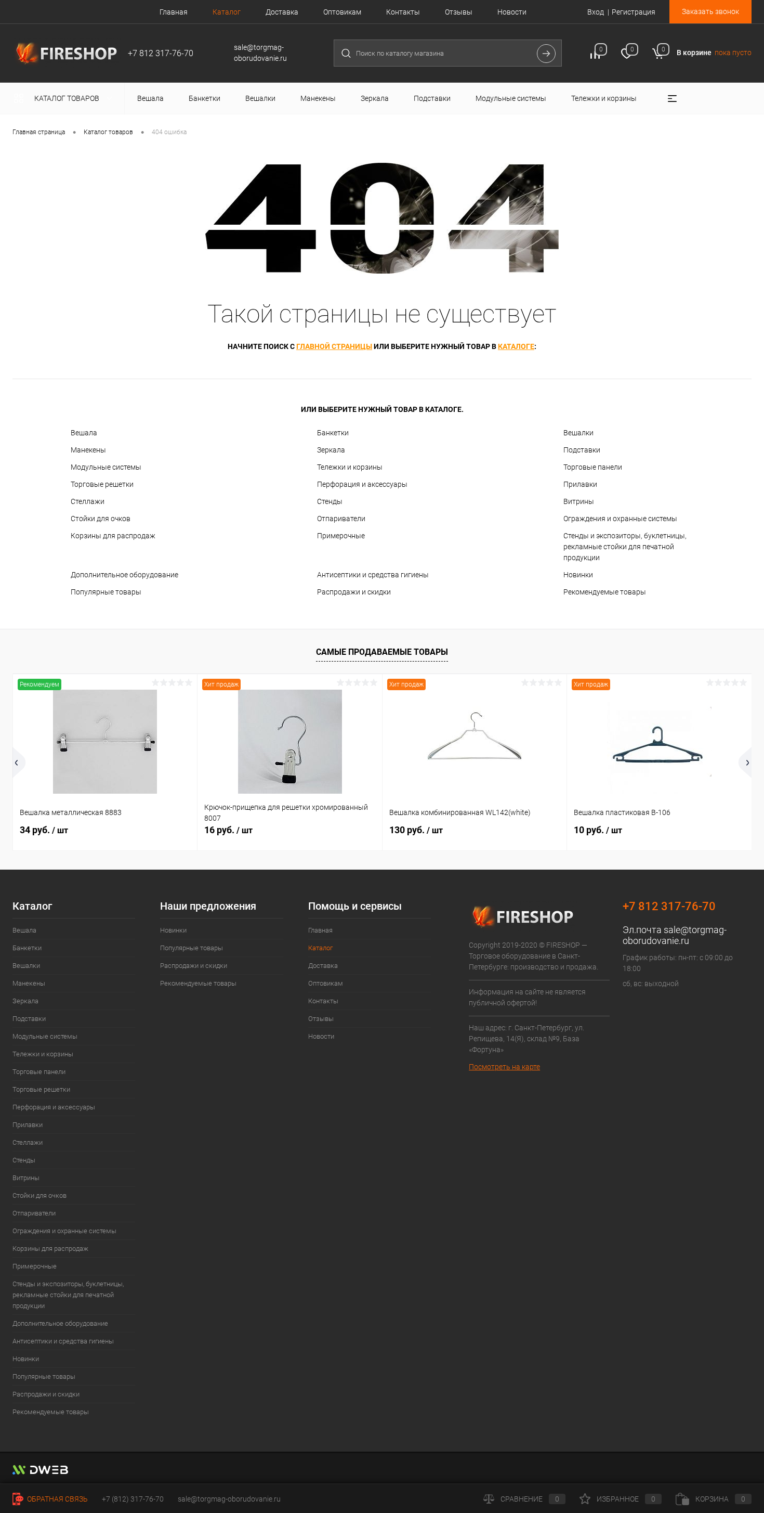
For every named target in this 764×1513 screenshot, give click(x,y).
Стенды (330, 501)
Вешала (84, 433)
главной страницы (334, 346)
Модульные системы (106, 467)
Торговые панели (592, 467)
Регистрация (633, 12)
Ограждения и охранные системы (620, 518)
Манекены (88, 450)
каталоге (516, 346)
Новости (511, 12)
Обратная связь (56, 1499)
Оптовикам (342, 12)
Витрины (578, 501)
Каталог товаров (67, 98)
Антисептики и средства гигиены (373, 575)
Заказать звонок (710, 11)
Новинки (578, 575)
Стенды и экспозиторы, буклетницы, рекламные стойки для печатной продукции (625, 547)
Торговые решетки (102, 484)
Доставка (282, 12)
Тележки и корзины (350, 467)
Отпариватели (341, 518)
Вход (595, 12)
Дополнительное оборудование (124, 575)
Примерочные (341, 536)
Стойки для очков (100, 518)
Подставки (581, 450)
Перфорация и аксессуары (362, 484)
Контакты (403, 12)
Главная (174, 12)
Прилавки (580, 484)
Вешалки (578, 433)
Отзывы (458, 12)
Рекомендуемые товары (604, 592)
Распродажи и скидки (354, 592)
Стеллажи (87, 501)
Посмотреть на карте (504, 1067)
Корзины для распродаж (113, 536)
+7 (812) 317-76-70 (133, 1499)
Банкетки (333, 433)
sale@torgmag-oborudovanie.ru (675, 935)
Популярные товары (106, 592)
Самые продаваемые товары (382, 652)
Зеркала (331, 450)
